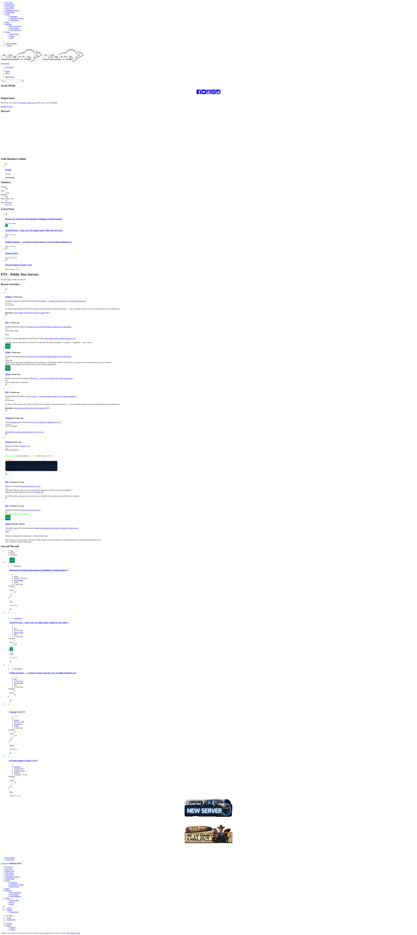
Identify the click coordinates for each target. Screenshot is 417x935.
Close (78, 933)
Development (18, 580)
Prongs (8, 170)
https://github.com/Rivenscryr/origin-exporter (29, 313)
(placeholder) (14, 912)
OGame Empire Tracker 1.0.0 (18, 265)
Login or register (11, 43)
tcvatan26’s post (15, 422)
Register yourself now (27, 103)
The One (8, 204)
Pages (7, 73)
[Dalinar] (7, 292)
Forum (7, 71)
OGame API (39, 492)
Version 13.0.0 (11, 253)
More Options (10, 77)
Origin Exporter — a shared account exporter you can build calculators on (38, 242)
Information (18, 618)
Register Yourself (7, 106)
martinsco (17, 767)
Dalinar (8, 297)
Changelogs (18, 724)
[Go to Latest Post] (11, 598)
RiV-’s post (13, 301)
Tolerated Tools (19, 771)
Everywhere (5, 63)
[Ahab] (7, 348)
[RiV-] (7, 318)
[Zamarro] (7, 414)
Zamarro (9, 418)
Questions (17, 566)
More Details (71, 933)
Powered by (11, 863)
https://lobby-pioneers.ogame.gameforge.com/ (60, 338)
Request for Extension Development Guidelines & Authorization (33, 219)
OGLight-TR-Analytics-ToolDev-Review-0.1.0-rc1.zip (24, 432)
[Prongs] (7, 438)
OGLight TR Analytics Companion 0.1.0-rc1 (45, 422)
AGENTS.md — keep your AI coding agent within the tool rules (33, 230)
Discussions (18, 669)
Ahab (6, 235)
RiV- (6, 223)
